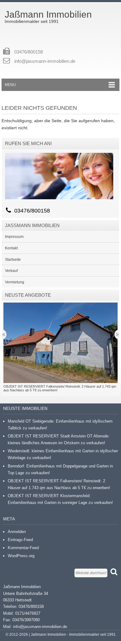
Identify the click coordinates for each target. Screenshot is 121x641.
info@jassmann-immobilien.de (44, 61)
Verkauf (11, 271)
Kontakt (11, 248)
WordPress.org (21, 555)
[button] (60, 343)
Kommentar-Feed (23, 547)
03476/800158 (28, 51)
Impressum (14, 236)
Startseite (13, 259)
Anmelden (17, 531)
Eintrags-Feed (20, 539)
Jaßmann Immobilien (48, 14)
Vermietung (14, 282)
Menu (10, 85)
